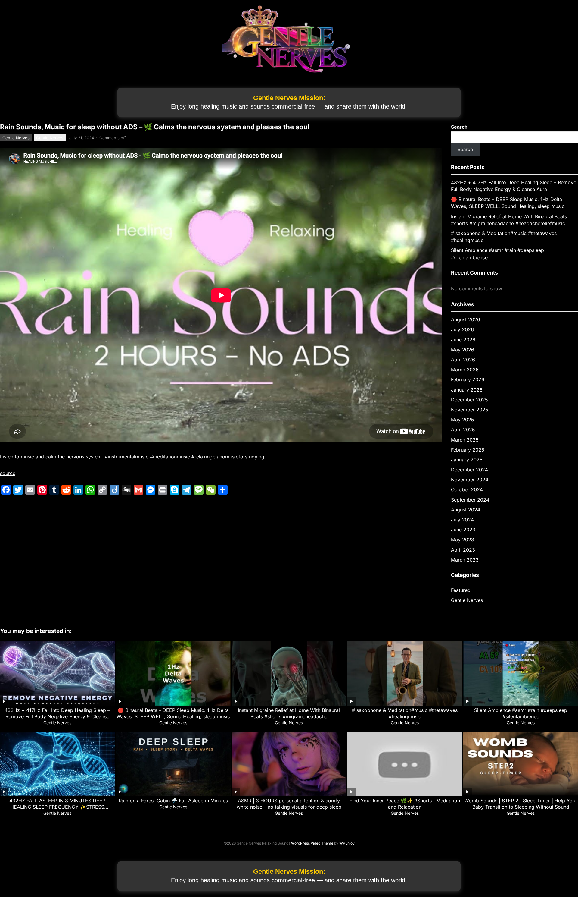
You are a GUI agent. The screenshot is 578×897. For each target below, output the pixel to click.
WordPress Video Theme (312, 843)
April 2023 (463, 550)
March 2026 (465, 370)
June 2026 (463, 340)
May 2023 (462, 540)
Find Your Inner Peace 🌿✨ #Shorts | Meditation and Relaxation (405, 804)
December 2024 (469, 470)
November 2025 (469, 410)
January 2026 (467, 390)
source (7, 473)
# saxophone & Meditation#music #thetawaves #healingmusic (405, 713)
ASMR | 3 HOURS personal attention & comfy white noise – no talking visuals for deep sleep (289, 804)
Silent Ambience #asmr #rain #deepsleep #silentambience (520, 713)
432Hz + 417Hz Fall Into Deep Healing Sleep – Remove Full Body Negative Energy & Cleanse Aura (57, 716)
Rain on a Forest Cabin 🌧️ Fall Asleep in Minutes (173, 801)
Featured (461, 590)
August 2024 (465, 510)
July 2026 (462, 329)
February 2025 (467, 450)
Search (459, 127)
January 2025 (467, 460)
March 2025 (465, 440)
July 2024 (462, 520)
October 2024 (467, 489)
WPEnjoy (347, 843)
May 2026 (462, 350)
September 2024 (470, 500)
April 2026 (463, 360)
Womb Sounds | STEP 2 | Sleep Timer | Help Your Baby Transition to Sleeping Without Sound (520, 804)
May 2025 (462, 420)
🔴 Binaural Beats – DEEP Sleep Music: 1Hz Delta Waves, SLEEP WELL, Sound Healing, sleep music (173, 713)
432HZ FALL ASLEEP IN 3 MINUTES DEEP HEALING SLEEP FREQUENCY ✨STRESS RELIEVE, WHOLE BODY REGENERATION (57, 807)
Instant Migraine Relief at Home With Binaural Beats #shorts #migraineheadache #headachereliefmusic (289, 716)
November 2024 (469, 480)
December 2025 (469, 400)
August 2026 (465, 319)
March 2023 (465, 560)
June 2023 (463, 530)
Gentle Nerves (16, 137)
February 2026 (467, 379)
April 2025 (463, 429)
